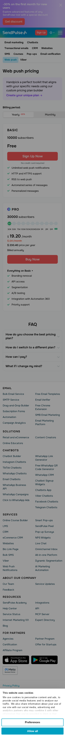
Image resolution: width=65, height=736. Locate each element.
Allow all (32, 731)
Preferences (32, 722)
